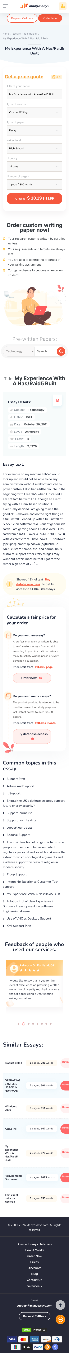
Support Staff (15, 779)
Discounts (34, 1268)
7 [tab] (46, 1024)
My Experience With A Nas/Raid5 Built (33, 894)
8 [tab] (51, 1024)
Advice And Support (20, 786)
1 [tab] (18, 1024)
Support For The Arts (21, 820)
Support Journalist (19, 813)
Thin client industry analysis (11, 1198)
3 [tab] (28, 1023)
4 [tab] (33, 1024)
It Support (13, 793)
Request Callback (22, 18)
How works (34, 1250)
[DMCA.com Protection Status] (34, 1330)
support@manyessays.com (34, 1306)
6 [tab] (42, 1024)
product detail (13, 1063)
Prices (34, 1262)
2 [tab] (23, 1024)
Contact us (34, 1280)
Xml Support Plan (18, 926)
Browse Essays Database (34, 1244)
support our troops (19, 828)
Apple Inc (10, 1129)
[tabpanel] (34, 988)
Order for (34, 198)
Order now (29, 678)
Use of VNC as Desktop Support (28, 918)
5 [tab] (37, 1024)
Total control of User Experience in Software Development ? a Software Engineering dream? (28, 906)
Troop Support (16, 874)
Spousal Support (18, 835)
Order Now (50, 18)
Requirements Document (13, 1177)
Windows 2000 (11, 1108)
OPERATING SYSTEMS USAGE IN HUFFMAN (12, 1086)
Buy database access (32, 734)
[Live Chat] (60, 1319)
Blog (34, 1274)
